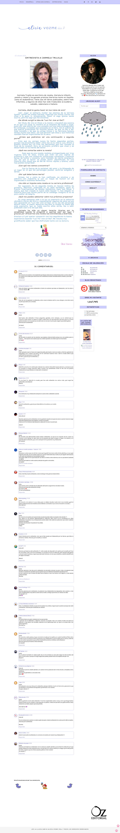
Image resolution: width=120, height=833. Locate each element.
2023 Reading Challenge (91, 213)
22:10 (23, 513)
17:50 (33, 615)
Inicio (22, 2)
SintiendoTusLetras (24, 286)
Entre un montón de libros (26, 463)
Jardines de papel (24, 348)
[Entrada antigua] (70, 789)
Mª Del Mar (21, 651)
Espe (20, 402)
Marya (20, 364)
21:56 (27, 697)
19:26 (33, 666)
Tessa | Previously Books (25, 471)
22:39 (25, 534)
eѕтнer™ (21, 546)
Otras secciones (43, 2)
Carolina (21, 534)
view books (99, 222)
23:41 (28, 733)
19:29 (31, 286)
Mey (20, 513)
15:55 (40, 449)
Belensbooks (22, 697)
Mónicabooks (22, 298)
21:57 (24, 414)
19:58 (31, 482)
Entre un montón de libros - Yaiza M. (28, 449)
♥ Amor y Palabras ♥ (24, 579)
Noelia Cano (22, 378)
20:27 (31, 333)
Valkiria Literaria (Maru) (25, 615)
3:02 (25, 546)
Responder (22, 280)
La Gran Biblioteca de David (26, 603)
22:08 (30, 715)
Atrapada (21, 391)
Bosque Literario (23, 433)
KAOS (66, 2)
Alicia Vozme (88, 216)
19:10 (26, 651)
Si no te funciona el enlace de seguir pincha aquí (93, 160)
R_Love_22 (22, 271)
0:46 (24, 364)
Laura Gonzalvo (87, 348)
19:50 (28, 298)
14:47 (35, 603)
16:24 (26, 391)
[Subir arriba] (117, 828)
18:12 (26, 271)
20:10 (23, 313)
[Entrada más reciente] (18, 789)
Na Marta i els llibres (24, 482)
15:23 (28, 498)
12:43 (29, 433)
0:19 (30, 348)
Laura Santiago (23, 587)
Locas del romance (24, 333)
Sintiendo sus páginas (25, 666)
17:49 (23, 402)
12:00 (27, 378)
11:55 (25, 566)
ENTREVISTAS (57, 2)
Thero (20, 313)
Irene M (21, 414)
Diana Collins (22, 733)
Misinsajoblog (23, 498)
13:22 (29, 587)
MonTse (21, 566)
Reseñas (30, 2)
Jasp (20, 682)
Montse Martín (22, 633)
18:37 (33, 471)
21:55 (23, 682)
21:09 (30, 743)
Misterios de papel (24, 743)
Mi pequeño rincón (24, 715)
